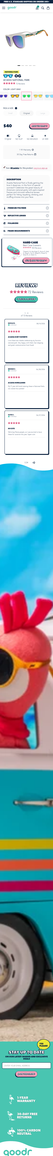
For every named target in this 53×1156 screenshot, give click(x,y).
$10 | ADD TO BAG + (36, 260)
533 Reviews (36, 248)
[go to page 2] (34, 462)
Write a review (26, 299)
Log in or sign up (40, 168)
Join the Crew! (26, 1074)
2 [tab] (22, 65)
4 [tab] (30, 65)
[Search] (43, 8)
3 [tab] (26, 65)
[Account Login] (37, 8)
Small (10, 113)
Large (42, 113)
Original (26, 113)
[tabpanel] (26, 39)
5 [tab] (34, 65)
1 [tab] (19, 65)
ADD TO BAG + (39, 126)
